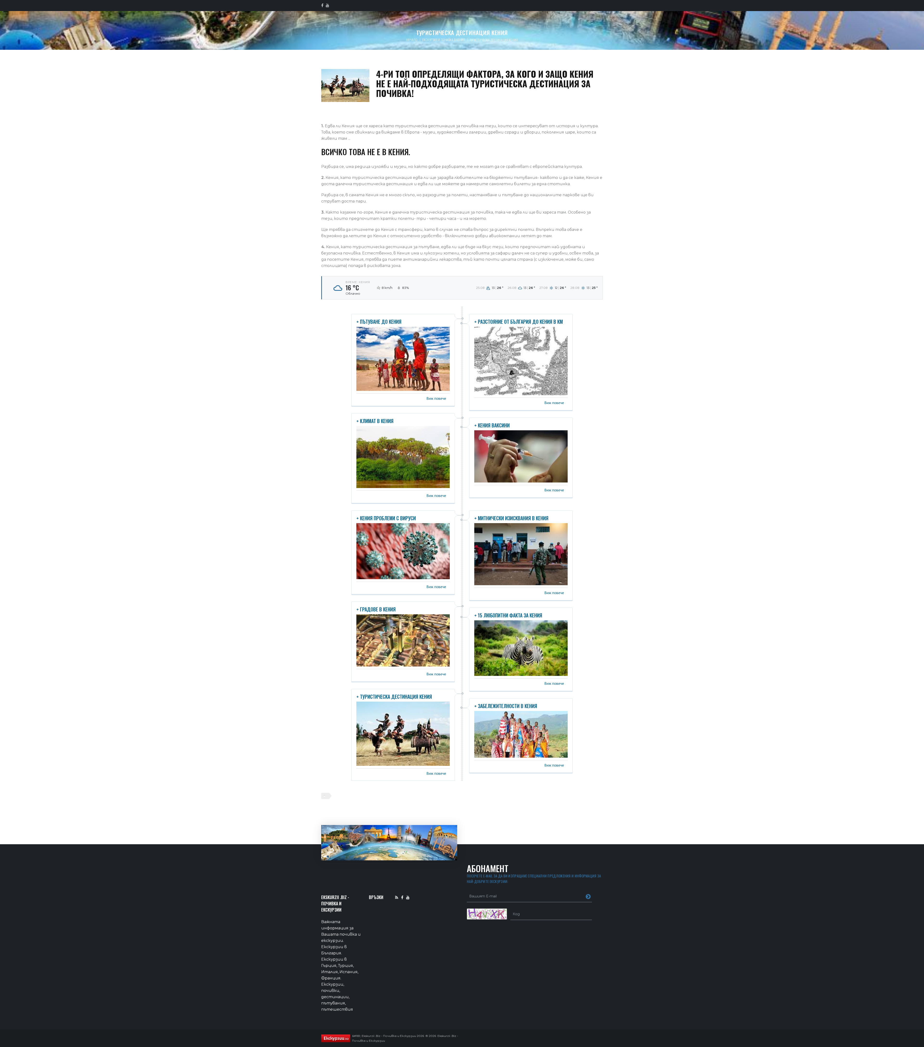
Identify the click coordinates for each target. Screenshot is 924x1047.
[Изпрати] (588, 896)
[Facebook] (402, 897)
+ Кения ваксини (492, 425)
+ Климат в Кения (374, 421)
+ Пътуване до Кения (378, 321)
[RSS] (396, 897)
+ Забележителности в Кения (505, 706)
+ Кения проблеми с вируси (386, 518)
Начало (411, 39)
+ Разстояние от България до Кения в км (518, 321)
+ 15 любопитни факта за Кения (508, 615)
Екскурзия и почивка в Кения (443, 39)
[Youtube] (408, 897)
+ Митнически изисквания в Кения (511, 518)
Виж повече (436, 398)
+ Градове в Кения (376, 609)
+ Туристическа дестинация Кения (394, 696)
